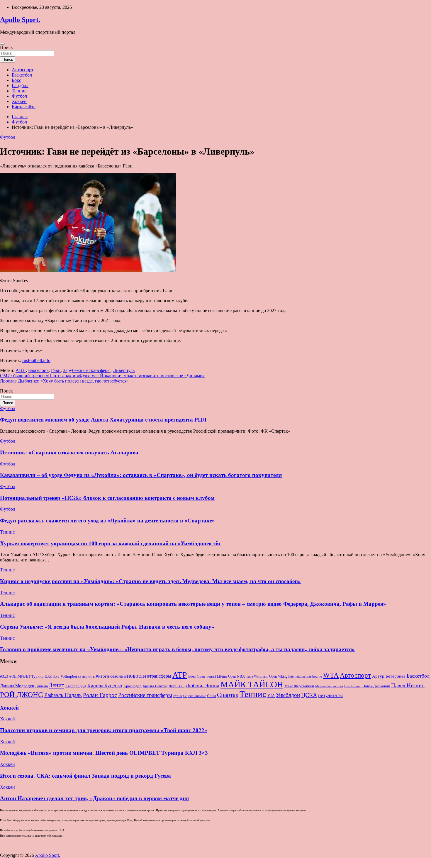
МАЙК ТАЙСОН (251, 684)
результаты (330, 695)
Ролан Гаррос (100, 695)
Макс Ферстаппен (299, 686)
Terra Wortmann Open (261, 676)
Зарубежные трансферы (87, 370)
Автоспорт (22, 69)
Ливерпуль (124, 370)
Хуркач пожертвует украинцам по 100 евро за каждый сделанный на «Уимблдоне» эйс (110, 543)
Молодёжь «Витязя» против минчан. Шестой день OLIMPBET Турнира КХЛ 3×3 (104, 753)
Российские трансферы (145, 695)
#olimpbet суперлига (78, 676)
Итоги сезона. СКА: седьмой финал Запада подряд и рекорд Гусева (85, 776)
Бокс (16, 80)
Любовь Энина (202, 685)
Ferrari (211, 676)
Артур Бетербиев (388, 675)
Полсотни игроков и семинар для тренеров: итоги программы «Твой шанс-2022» (103, 730)
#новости (135, 676)
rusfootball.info (36, 360)
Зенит (56, 685)
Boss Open (196, 676)
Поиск (6, 47)
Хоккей (19, 101)
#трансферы (159, 676)
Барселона (38, 370)
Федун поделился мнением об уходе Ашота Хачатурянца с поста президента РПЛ (103, 420)
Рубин (177, 696)
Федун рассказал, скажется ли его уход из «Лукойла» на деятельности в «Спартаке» (107, 520)
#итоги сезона (109, 676)
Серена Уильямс (194, 696)
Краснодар (132, 686)
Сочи (211, 696)
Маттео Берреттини (329, 686)
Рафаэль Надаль (63, 695)
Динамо (41, 686)
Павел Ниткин (408, 685)
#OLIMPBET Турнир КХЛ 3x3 (34, 676)
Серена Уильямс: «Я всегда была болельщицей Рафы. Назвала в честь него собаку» (107, 627)
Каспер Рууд (75, 686)
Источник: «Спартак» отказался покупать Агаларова (69, 452)
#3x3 (4, 676)
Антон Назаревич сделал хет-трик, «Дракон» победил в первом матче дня (94, 798)
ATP (179, 674)
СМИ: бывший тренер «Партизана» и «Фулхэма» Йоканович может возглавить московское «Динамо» (102, 375)
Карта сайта (23, 106)
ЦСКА (309, 695)
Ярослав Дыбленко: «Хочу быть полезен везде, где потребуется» (64, 380)
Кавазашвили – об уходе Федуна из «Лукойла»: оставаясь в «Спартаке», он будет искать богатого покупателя (141, 475)
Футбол (19, 96)
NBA (241, 676)
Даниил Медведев (17, 685)
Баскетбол (22, 74)
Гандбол (20, 85)
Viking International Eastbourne (300, 676)
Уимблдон (288, 695)
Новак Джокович (376, 686)
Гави (56, 370)
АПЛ (21, 370)
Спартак (227, 694)
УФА (271, 696)
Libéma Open (226, 676)
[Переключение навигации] (2, 44)
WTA (331, 675)
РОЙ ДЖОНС (21, 694)
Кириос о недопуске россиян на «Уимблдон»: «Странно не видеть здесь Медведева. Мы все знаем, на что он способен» (150, 581)
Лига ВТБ (176, 686)
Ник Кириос (352, 686)
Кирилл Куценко (104, 685)
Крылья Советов (155, 686)
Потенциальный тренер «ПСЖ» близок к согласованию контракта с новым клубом (107, 498)
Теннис (19, 90)
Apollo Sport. (20, 19)
